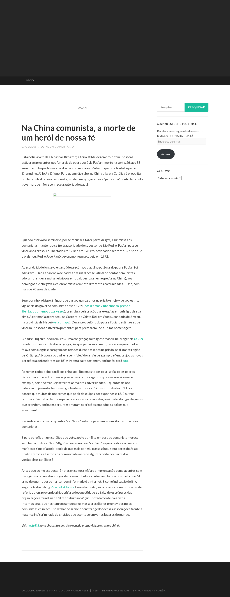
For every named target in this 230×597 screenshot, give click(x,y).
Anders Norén (154, 590)
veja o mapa (61, 322)
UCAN (138, 339)
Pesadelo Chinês (62, 487)
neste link (34, 525)
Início (30, 80)
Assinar (165, 154)
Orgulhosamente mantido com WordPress (55, 590)
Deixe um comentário (57, 146)
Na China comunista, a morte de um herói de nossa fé (79, 132)
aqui (125, 361)
